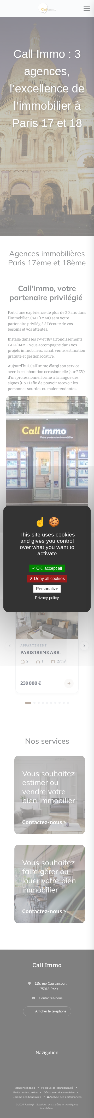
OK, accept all (48, 568)
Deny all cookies (49, 578)
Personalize (47, 589)
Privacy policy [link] (47, 598)
